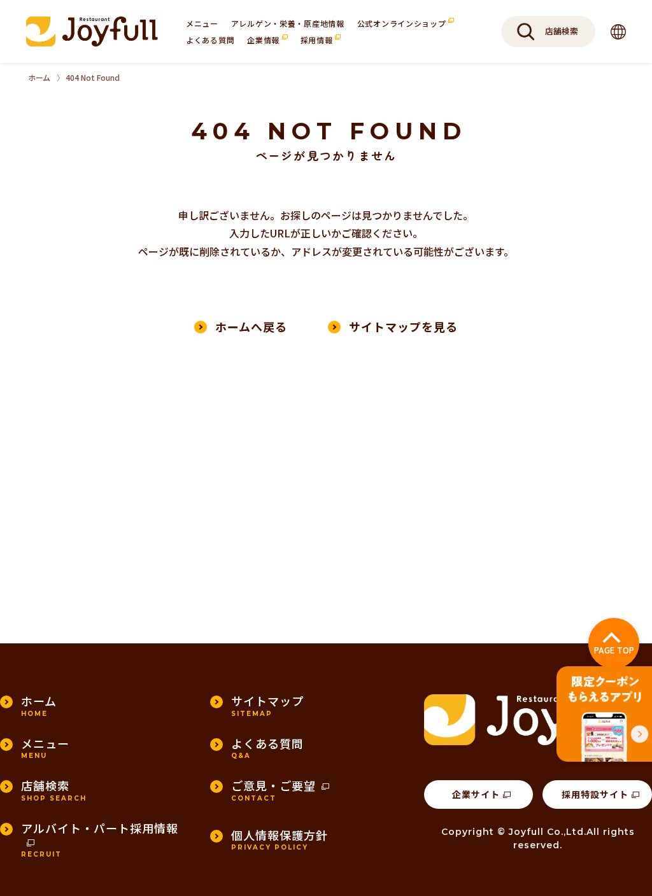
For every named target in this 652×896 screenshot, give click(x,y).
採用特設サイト (595, 794)
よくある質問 (210, 39)
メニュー (202, 23)
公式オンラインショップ (403, 23)
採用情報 (318, 39)
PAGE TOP (614, 650)
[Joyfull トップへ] (92, 31)
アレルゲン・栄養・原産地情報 (287, 23)
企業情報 (264, 39)
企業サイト (476, 794)
